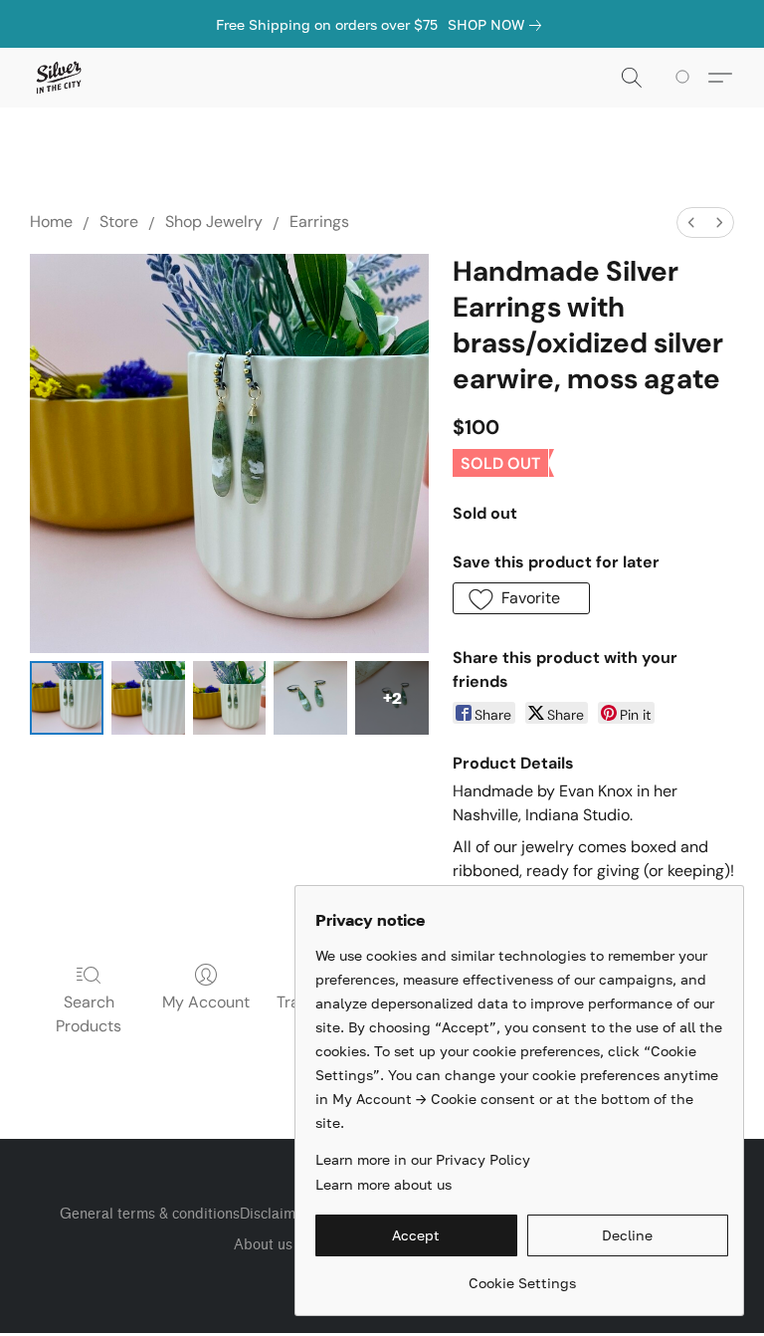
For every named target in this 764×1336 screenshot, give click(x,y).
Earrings (319, 221)
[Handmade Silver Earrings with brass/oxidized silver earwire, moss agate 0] (66, 698)
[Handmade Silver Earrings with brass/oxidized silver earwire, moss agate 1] (148, 698)
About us (263, 1244)
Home (51, 221)
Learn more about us (383, 1184)
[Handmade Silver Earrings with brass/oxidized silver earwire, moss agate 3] (310, 698)
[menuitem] (691, 222)
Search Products (88, 1014)
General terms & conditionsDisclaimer (184, 1214)
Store (118, 221)
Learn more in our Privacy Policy (422, 1159)
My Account (206, 1002)
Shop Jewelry (214, 221)
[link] (498, 25)
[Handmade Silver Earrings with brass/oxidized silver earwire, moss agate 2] (230, 698)
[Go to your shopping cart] (685, 78)
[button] (58, 78)
